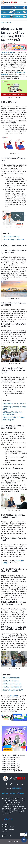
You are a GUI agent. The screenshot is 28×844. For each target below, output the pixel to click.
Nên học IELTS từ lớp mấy (12, 684)
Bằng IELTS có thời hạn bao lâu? (14, 404)
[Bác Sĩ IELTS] (9, 2)
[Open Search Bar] (21, 2)
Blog (10, 22)
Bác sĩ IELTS (14, 696)
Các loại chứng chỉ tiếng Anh (13, 239)
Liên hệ (4, 832)
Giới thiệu (5, 824)
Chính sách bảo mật (8, 829)
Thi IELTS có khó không (11, 678)
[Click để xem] (6, 836)
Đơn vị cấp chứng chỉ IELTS (12, 690)
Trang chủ (4, 22)
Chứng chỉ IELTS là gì (7, 52)
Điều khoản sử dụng (8, 827)
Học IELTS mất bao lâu (11, 681)
